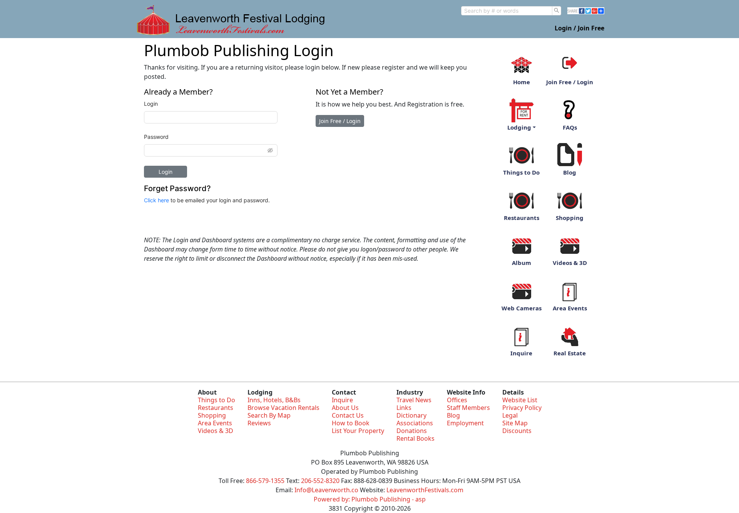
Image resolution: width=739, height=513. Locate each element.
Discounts (517, 430)
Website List (519, 400)
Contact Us (348, 415)
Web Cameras (522, 308)
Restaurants (521, 218)
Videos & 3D (570, 262)
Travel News (413, 400)
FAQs (570, 127)
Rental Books (415, 438)
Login (151, 103)
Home (521, 82)
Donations (411, 430)
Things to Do (521, 172)
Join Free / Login (340, 121)
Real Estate (569, 353)
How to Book (351, 423)
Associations (414, 423)
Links (403, 407)
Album (521, 262)
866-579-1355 (265, 480)
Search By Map (269, 415)
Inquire (521, 353)
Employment (465, 423)
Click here (156, 200)
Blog (569, 172)
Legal (510, 415)
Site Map (515, 423)
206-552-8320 (320, 480)
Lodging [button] (519, 127)
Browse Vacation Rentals (283, 407)
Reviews (259, 423)
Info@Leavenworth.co (326, 490)
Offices (457, 400)
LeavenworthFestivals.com (424, 490)
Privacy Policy (522, 407)
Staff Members (468, 407)
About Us (345, 407)
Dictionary (411, 415)
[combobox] (506, 10)
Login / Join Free (579, 28)
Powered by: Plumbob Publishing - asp (370, 499)
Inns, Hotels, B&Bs (274, 400)
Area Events (570, 308)
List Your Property (358, 430)
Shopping (570, 218)
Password (156, 136)
